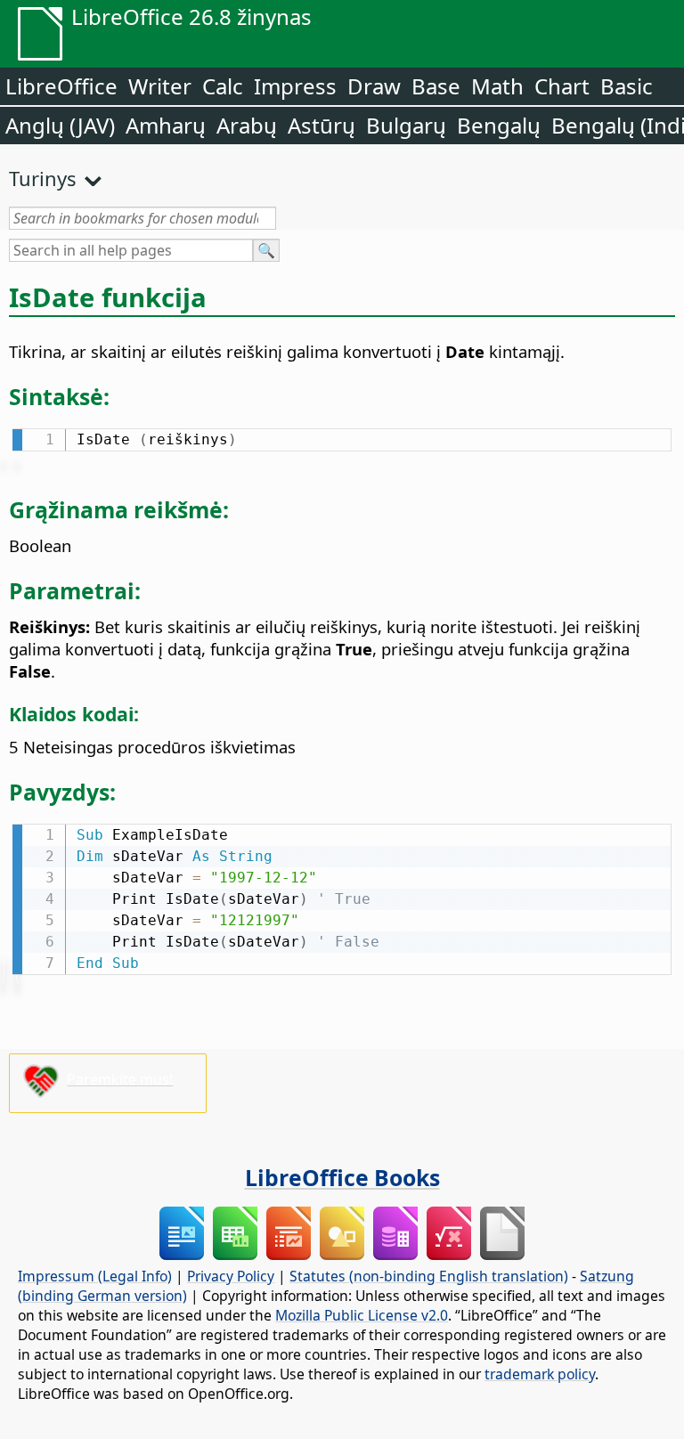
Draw (374, 86)
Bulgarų (406, 125)
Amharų (166, 125)
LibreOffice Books (342, 1177)
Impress (295, 86)
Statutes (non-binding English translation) (428, 1276)
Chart (562, 86)
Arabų (246, 125)
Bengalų (499, 125)
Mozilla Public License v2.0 (361, 1315)
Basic (626, 86)
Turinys (43, 178)
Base (435, 86)
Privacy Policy (230, 1276)
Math (497, 86)
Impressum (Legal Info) (95, 1276)
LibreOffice (61, 86)
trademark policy (539, 1374)
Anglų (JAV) (60, 125)
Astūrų (321, 125)
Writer (159, 86)
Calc (222, 86)
